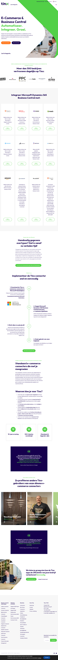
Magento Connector (5, 623)
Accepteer (47, 657)
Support (50, 1)
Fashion (21, 613)
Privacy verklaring (33, 611)
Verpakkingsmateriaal (24, 632)
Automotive (22, 605)
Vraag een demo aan (31, 579)
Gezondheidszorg (23, 615)
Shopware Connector (5, 631)
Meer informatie (16, 42)
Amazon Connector (5, 610)
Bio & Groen (22, 607)
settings (39, 658)
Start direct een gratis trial (29, 350)
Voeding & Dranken (23, 638)
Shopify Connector (4, 629)
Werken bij (32, 605)
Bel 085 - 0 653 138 (42, 1)
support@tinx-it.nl (53, 611)
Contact (31, 607)
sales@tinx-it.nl (52, 613)
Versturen (53, 640)
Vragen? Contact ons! (43, 579)
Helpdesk (31, 609)
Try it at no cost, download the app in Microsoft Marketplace (28, 265)
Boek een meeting (5, 42)
